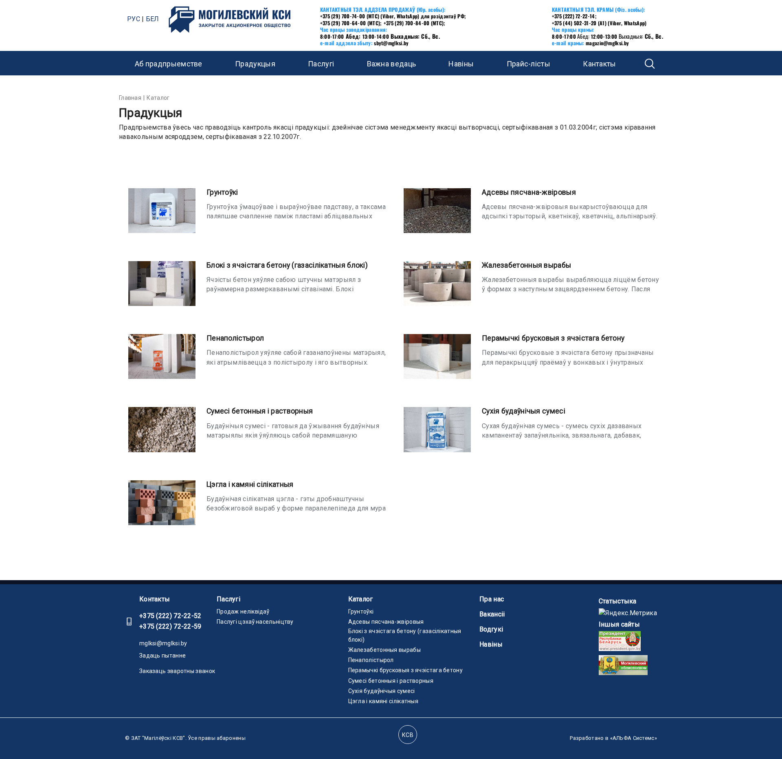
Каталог (360, 599)
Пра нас (491, 599)
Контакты (154, 599)
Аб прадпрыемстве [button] (168, 63)
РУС (133, 19)
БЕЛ (152, 19)
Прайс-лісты (528, 63)
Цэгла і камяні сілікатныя (250, 484)
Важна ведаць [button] (391, 63)
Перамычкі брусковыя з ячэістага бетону (553, 338)
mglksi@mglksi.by (163, 643)
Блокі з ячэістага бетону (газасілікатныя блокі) (287, 265)
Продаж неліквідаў (243, 611)
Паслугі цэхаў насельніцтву (255, 621)
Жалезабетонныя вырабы (526, 265)
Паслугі (228, 599)
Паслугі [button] (321, 63)
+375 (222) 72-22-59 (170, 626)
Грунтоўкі (222, 192)
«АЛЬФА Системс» (633, 738)
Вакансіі (492, 614)
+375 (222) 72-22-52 (170, 616)
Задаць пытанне (162, 655)
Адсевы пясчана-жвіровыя (529, 192)
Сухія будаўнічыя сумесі (523, 411)
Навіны (461, 63)
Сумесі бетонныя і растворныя (259, 411)
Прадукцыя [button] (255, 63)
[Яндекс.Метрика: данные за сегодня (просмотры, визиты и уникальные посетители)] (628, 613)
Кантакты (599, 63)
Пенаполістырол (235, 338)
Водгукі (491, 629)
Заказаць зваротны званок (177, 671)
